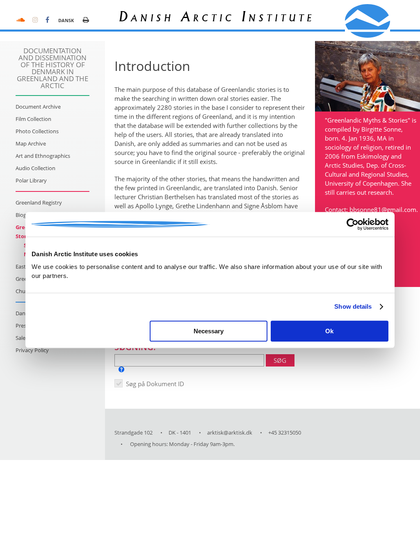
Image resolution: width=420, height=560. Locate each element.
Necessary (209, 331)
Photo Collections (37, 131)
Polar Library (31, 180)
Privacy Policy (32, 350)
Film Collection (33, 119)
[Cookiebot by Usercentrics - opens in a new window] (352, 224)
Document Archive (38, 106)
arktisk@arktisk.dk (229, 432)
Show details (353, 306)
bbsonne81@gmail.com (382, 209)
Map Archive (31, 143)
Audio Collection (35, 168)
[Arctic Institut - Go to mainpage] (367, 21)
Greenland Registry (39, 202)
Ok (329, 331)
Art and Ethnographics (43, 155)
